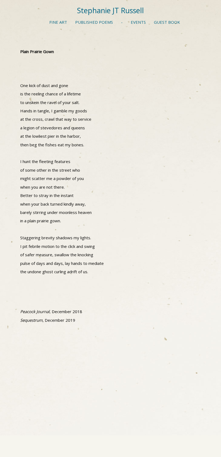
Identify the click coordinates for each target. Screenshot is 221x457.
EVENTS (138, 22)
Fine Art (58, 22)
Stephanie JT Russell (110, 10)
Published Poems (94, 22)
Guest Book (167, 22)
